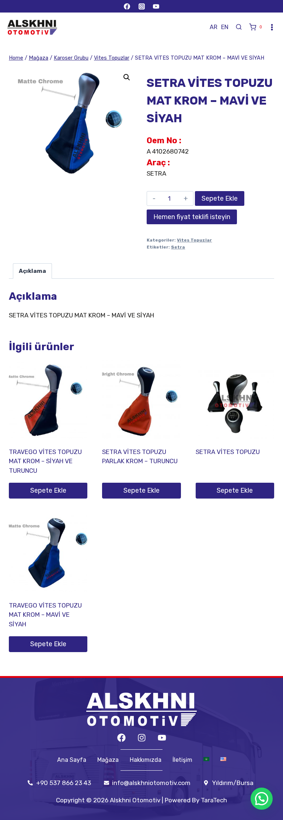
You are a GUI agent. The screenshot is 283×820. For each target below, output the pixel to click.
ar (213, 27)
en (224, 27)
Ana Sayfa (71, 760)
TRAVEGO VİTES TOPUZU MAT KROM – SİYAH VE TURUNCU (45, 461)
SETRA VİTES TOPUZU (228, 451)
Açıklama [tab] (32, 271)
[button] (126, 77)
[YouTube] (156, 6)
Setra (178, 247)
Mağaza (108, 760)
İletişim (182, 760)
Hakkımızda (145, 760)
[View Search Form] (238, 27)
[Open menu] (272, 27)
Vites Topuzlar (194, 240)
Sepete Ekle (220, 198)
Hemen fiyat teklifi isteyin (191, 217)
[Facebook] (127, 6)
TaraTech (214, 800)
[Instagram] (141, 6)
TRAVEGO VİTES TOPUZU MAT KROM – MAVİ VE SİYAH (45, 615)
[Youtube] (162, 737)
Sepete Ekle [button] (48, 490)
